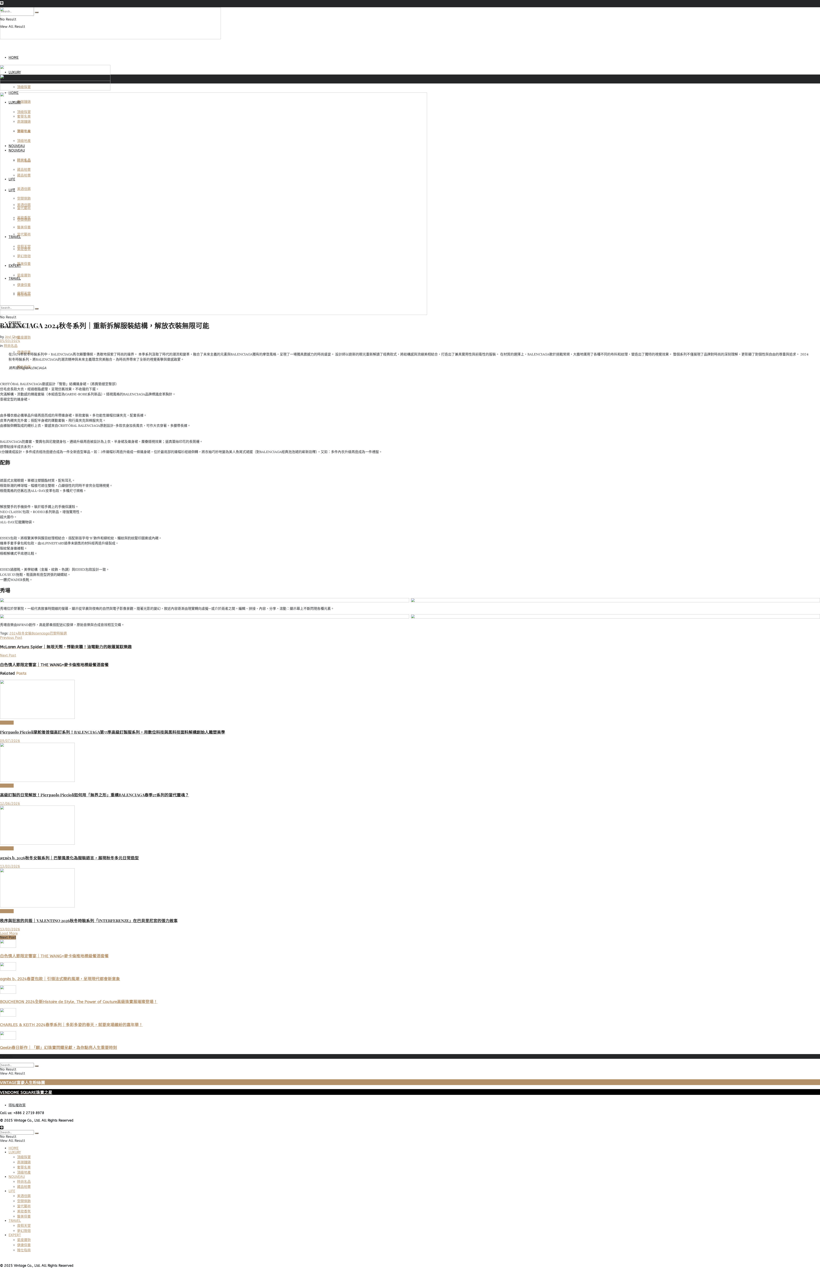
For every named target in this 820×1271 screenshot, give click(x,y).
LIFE (12, 1191)
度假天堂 (24, 1226)
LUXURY (15, 1152)
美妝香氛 (24, 1211)
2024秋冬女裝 (20, 633)
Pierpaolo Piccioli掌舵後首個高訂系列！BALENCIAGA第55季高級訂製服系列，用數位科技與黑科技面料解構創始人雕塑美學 (112, 732)
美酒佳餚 (24, 1196)
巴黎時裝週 (58, 633)
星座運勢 (24, 337)
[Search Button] (36, 1066)
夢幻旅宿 (24, 1231)
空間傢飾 (24, 1201)
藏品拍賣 (24, 1187)
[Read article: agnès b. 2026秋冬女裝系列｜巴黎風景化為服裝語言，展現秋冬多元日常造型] (410, 825)
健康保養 (24, 1245)
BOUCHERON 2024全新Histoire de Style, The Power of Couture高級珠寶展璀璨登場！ (79, 1001)
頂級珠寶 (24, 1157)
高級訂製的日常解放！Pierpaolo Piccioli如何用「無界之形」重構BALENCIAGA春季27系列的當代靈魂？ (94, 794)
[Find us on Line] (1, 3)
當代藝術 (24, 1206)
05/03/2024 (10, 341)
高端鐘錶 (24, 1162)
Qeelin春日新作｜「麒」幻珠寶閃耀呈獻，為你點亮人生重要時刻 (58, 1047)
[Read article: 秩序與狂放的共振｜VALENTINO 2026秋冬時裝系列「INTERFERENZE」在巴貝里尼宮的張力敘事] (410, 888)
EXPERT (15, 1235)
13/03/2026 (10, 866)
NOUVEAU (17, 1177)
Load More (9, 933)
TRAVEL (15, 1221)
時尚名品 (11, 346)
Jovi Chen (12, 337)
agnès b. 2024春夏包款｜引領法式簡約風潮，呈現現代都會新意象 (60, 979)
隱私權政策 (17, 1105)
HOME (14, 58)
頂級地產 (24, 1172)
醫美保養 (24, 1216)
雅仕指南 (24, 1250)
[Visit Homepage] (110, 38)
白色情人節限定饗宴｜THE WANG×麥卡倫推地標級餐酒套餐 (54, 956)
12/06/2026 (10, 804)
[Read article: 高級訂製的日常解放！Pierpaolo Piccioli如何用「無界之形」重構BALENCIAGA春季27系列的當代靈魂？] (410, 763)
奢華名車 (24, 1167)
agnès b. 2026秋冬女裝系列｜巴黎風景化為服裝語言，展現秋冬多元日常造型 (69, 857)
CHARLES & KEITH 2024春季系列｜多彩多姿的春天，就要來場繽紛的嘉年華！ (71, 1024)
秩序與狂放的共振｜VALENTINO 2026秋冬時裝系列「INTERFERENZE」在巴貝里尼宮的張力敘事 (89, 920)
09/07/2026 (10, 741)
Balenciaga (41, 633)
